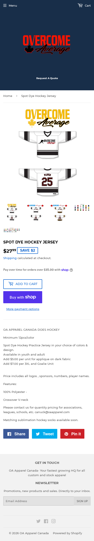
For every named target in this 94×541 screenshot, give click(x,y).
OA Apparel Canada (34, 533)
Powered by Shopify (67, 533)
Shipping (10, 258)
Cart (87, 5)
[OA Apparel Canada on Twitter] (38, 522)
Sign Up (82, 501)
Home (7, 96)
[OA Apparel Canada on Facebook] (46, 522)
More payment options (22, 309)
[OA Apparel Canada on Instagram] (53, 522)
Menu (13, 5)
